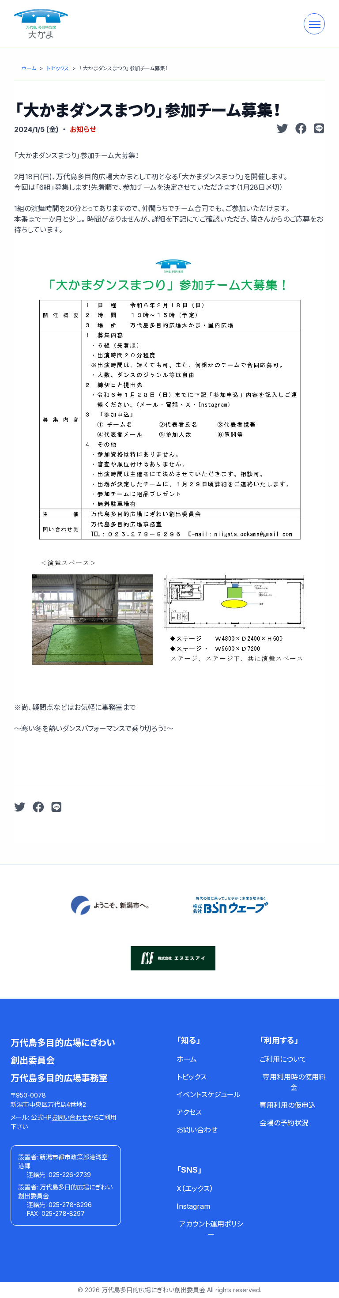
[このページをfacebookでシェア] (301, 129)
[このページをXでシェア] (282, 129)
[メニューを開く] (314, 23)
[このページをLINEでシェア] (319, 129)
